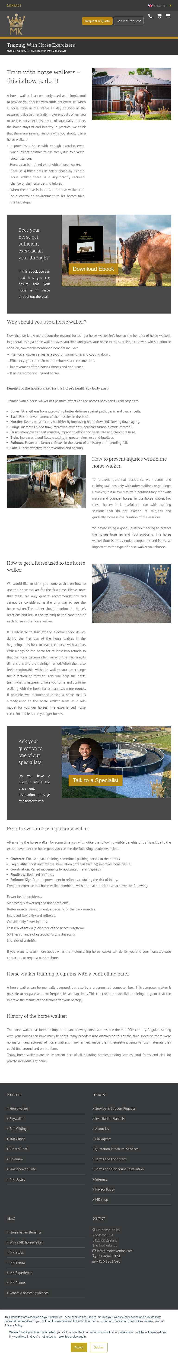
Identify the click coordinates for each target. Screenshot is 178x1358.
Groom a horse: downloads (29, 1293)
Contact (14, 5)
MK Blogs (17, 1252)
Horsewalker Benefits (25, 1232)
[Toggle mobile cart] (159, 15)
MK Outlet (17, 1179)
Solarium (16, 1159)
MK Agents (103, 1139)
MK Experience (21, 1272)
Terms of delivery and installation (119, 1169)
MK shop (101, 1199)
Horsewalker (19, 1108)
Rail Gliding (18, 1128)
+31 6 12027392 (108, 1261)
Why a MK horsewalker (26, 1242)
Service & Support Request (115, 1108)
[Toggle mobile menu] (168, 15)
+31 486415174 (108, 1256)
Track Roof (17, 1139)
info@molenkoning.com (114, 1251)
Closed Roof (18, 1149)
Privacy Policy (105, 1189)
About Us (102, 1128)
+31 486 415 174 (150, 16)
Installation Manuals (109, 1118)
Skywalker (17, 1118)
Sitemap (101, 1179)
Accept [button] (79, 1347)
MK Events (17, 1262)
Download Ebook (93, 269)
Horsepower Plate (23, 1169)
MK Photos (17, 1282)
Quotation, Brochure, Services (116, 1149)
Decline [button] (99, 1347)
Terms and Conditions (111, 1159)
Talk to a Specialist (95, 780)
